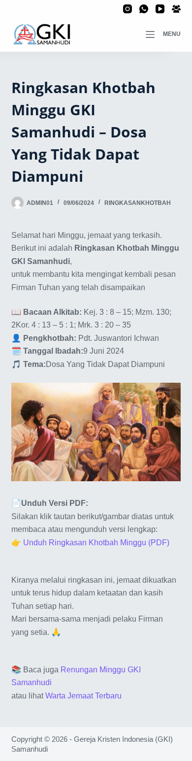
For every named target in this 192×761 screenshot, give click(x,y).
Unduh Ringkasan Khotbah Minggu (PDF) (96, 542)
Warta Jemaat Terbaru (83, 696)
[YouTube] (160, 8)
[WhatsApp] (143, 8)
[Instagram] (127, 8)
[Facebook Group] (176, 8)
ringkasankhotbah (137, 202)
